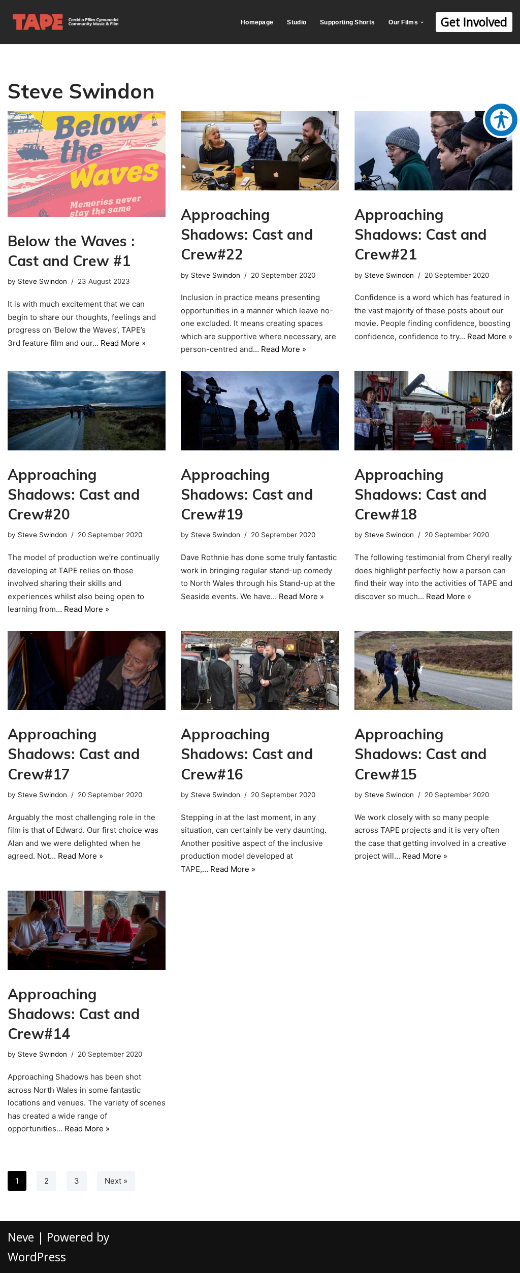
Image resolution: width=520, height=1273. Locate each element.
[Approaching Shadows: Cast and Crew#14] (87, 930)
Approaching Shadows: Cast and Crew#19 (247, 494)
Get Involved (474, 22)
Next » (116, 1181)
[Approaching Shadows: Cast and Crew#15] (433, 670)
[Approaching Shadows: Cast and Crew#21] (433, 150)
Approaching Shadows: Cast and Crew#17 (74, 753)
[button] (422, 22)
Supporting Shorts (347, 22)
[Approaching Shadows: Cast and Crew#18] (433, 410)
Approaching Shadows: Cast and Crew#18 (420, 494)
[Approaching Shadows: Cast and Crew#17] (87, 670)
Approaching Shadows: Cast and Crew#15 (420, 753)
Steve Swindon (42, 281)
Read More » (123, 343)
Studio (296, 22)
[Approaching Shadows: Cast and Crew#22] (260, 150)
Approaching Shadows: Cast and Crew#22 (247, 234)
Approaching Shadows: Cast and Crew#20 (74, 494)
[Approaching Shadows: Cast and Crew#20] (87, 410)
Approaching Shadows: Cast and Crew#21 (420, 234)
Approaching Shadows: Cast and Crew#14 (74, 1013)
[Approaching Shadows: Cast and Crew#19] (260, 410)
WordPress (37, 1257)
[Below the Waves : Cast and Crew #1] (87, 164)
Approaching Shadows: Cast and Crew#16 (247, 753)
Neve (21, 1237)
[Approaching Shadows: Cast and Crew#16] (260, 670)
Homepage (257, 22)
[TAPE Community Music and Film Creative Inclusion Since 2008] (65, 22)
